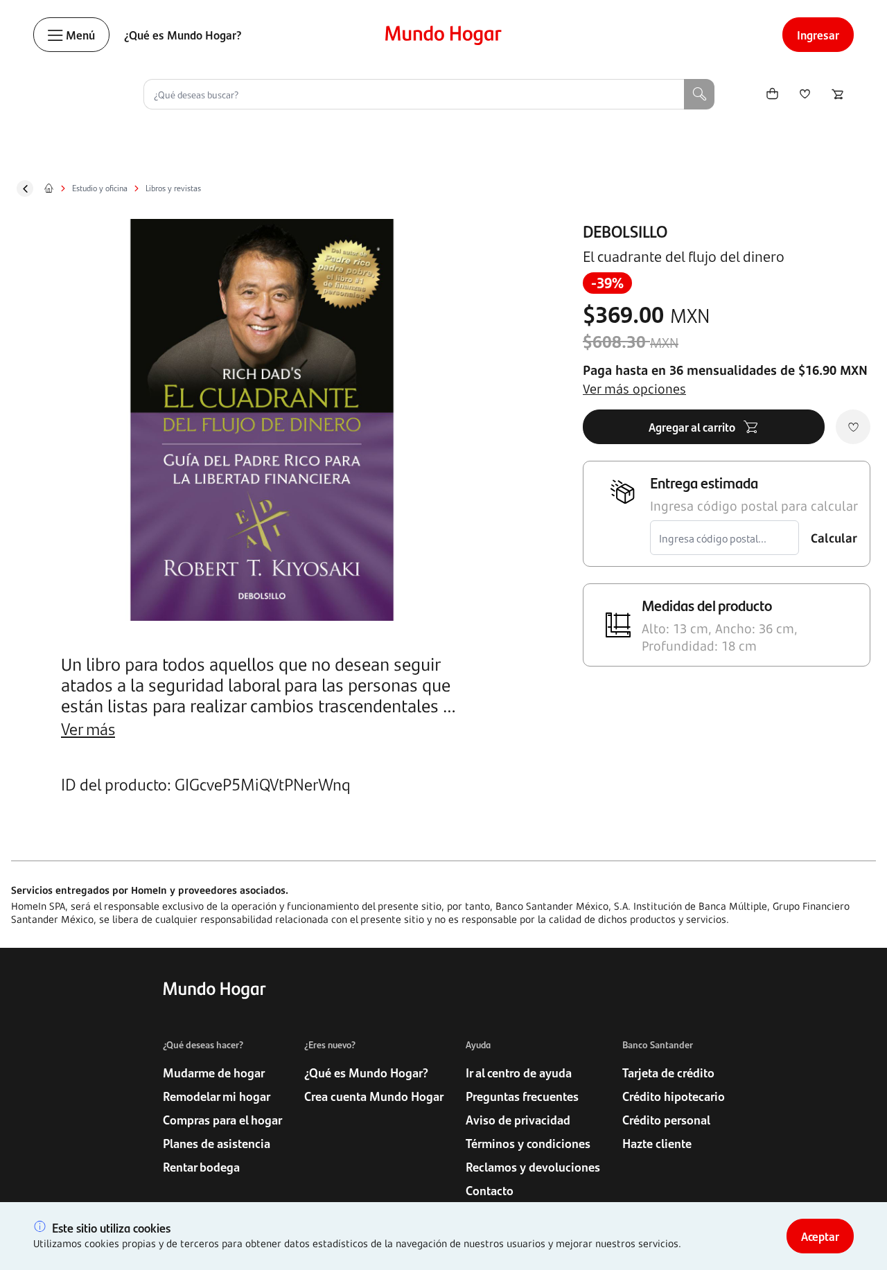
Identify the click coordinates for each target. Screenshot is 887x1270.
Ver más (88, 728)
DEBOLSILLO (625, 230)
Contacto (489, 1190)
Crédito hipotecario (673, 1096)
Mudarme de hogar (214, 1073)
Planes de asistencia (216, 1143)
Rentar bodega (201, 1167)
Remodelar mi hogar (216, 1096)
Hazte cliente (657, 1143)
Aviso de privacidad (518, 1120)
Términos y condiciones (528, 1143)
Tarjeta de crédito (668, 1073)
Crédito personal (666, 1120)
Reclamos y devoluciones (533, 1167)
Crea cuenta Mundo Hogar (374, 1096)
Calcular (834, 538)
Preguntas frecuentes (522, 1096)
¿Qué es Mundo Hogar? (183, 34)
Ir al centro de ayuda (519, 1073)
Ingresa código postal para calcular (754, 505)
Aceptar (820, 1236)
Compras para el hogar (222, 1120)
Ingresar (818, 34)
